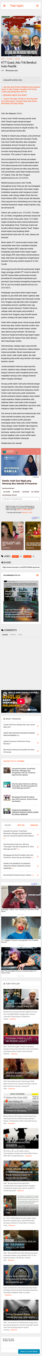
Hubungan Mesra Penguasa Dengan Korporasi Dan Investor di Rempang (19, 1107)
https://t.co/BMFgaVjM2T (25, 509)
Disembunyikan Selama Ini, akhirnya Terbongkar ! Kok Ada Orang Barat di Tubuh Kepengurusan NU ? (24, 786)
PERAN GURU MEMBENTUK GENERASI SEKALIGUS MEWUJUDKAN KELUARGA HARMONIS (25, 812)
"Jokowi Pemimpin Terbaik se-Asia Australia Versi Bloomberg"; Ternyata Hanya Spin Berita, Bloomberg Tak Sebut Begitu (19, 101)
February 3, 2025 (27, 512)
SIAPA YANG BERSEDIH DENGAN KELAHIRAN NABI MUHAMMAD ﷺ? (20, 1279)
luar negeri (10, 58)
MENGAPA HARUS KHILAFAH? (15, 95)
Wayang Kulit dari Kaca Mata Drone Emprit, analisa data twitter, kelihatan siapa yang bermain (20, 593)
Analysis (17, 58)
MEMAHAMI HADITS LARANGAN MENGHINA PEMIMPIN (18, 1142)
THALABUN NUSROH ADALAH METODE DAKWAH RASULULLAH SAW (21, 1244)
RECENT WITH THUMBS (13, 761)
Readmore (13, 1019)
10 (7, 1310)
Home (2, 58)
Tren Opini (16, 5)
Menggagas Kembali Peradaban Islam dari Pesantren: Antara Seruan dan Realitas (25, 799)
